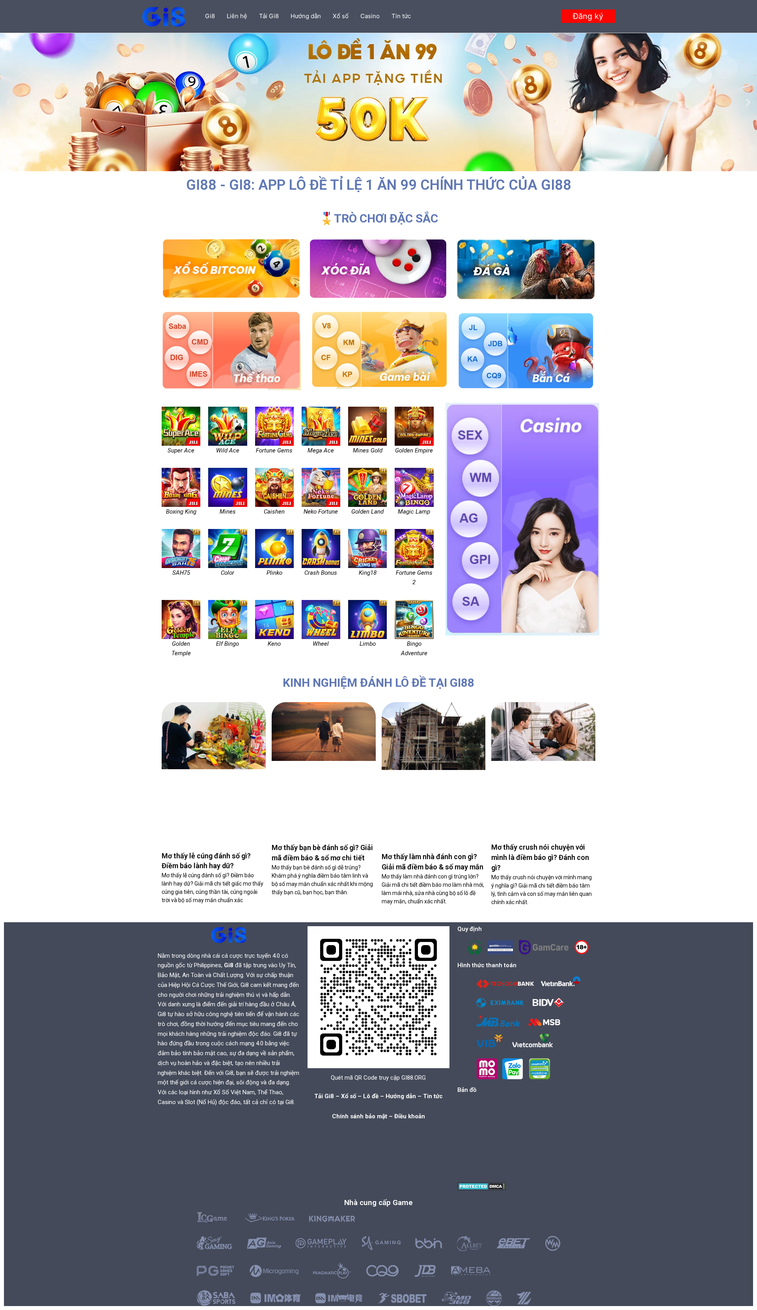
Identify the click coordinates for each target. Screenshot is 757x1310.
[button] (588, 16)
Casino (370, 16)
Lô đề (370, 1096)
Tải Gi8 (269, 16)
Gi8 (210, 16)
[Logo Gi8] (228, 934)
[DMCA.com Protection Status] (481, 1186)
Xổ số (341, 16)
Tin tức (401, 16)
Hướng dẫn (306, 16)
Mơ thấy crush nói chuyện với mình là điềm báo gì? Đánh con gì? (540, 857)
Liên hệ (237, 16)
